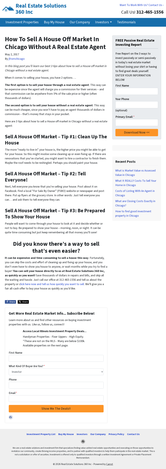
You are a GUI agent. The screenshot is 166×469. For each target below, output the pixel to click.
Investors (102, 22)
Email (13, 393)
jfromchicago (17, 59)
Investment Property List (41, 434)
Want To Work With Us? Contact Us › (142, 5)
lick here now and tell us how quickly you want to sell (52, 284)
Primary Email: (125, 117)
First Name (15, 353)
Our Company (80, 22)
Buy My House (54, 22)
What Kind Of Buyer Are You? (27, 366)
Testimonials (126, 22)
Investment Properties (22, 22)
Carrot (109, 464)
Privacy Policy (116, 434)
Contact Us (133, 434)
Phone (13, 380)
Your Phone (122, 99)
